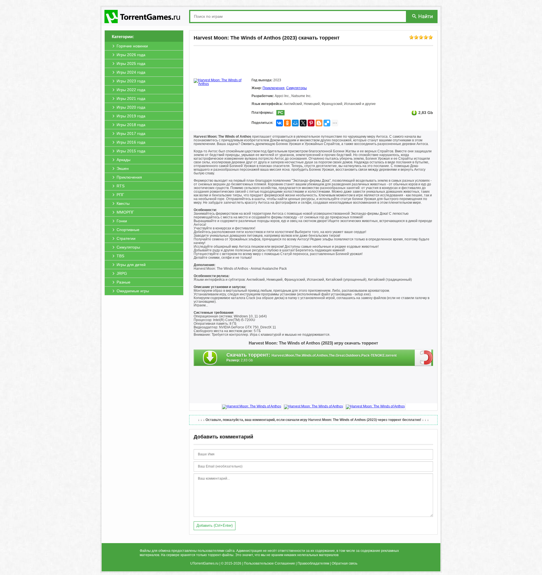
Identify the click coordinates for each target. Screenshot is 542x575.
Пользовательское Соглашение (269, 563)
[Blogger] (319, 123)
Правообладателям (313, 563)
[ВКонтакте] (279, 123)
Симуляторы (296, 88)
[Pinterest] (311, 123)
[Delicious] (327, 123)
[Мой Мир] (295, 123)
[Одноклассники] (287, 123)
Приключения (274, 88)
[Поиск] (423, 16)
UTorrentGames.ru (204, 563)
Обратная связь (344, 563)
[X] (303, 123)
